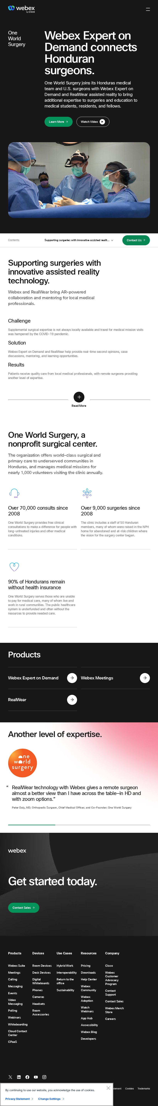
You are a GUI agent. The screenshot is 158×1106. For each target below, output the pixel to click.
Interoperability (66, 973)
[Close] (108, 1088)
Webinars (14, 1017)
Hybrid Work (65, 966)
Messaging (15, 986)
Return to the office (65, 981)
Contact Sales (22, 908)
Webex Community (88, 988)
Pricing (85, 966)
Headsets (38, 1004)
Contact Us (134, 240)
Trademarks (144, 1088)
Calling (12, 979)
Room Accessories (40, 1012)
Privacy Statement (17, 1098)
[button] (148, 9)
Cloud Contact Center (17, 1033)
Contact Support (110, 993)
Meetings (14, 973)
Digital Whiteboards (40, 981)
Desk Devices (41, 973)
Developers (88, 1039)
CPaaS (12, 1042)
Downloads (88, 973)
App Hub (86, 1018)
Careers (110, 1019)
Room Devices (41, 966)
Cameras (38, 997)
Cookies (129, 1088)
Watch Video (89, 122)
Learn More (56, 122)
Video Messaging (15, 1002)
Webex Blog (89, 1032)
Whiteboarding (18, 1024)
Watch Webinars (87, 1009)
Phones (37, 990)
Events (12, 993)
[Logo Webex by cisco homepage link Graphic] (21, 9)
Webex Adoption (87, 999)
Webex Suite (16, 966)
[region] (56, 1094)
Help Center (89, 979)
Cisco (109, 966)
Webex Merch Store (114, 1010)
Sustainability (65, 990)
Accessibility (89, 1025)
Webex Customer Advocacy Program (111, 978)
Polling (12, 1011)
